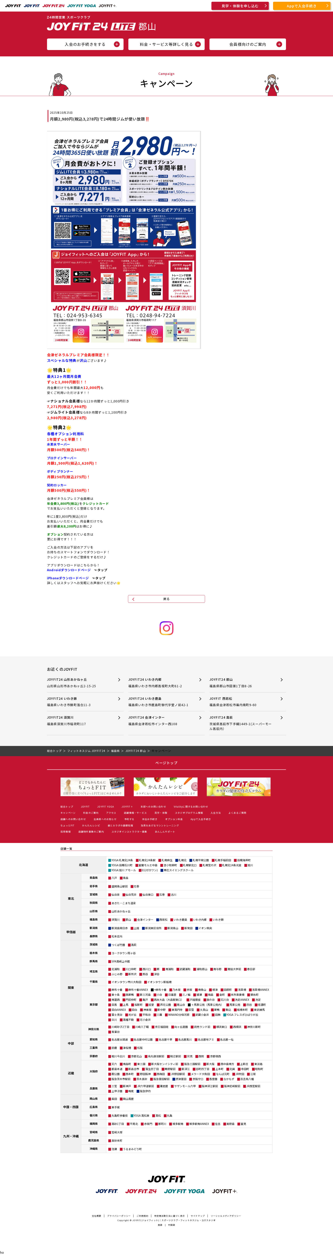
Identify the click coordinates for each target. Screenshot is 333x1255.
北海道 (83, 864)
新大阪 (210, 1064)
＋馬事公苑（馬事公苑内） (207, 1005)
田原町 (228, 990)
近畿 (71, 1073)
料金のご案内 (90, 812)
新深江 (186, 1069)
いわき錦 (218, 919)
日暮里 (172, 995)
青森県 (94, 878)
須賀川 (116, 919)
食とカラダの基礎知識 (120, 825)
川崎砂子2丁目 (120, 1027)
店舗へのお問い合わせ (73, 819)
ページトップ (166, 762)
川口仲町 (131, 969)
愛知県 (94, 1039)
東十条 (116, 995)
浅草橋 (242, 990)
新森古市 (133, 1069)
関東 (71, 987)
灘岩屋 (164, 1086)
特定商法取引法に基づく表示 (169, 1215)
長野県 (94, 936)
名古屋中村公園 (143, 1039)
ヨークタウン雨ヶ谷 (124, 953)
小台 (159, 995)
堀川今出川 (118, 1056)
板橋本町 (242, 1010)
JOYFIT (85, 806)
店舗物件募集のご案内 (91, 831)
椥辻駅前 (175, 1056)
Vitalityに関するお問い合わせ (191, 806)
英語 (160, 1224)
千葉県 (94, 981)
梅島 (210, 995)
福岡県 (94, 1123)
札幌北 (182, 860)
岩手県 (94, 886)
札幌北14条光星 (231, 865)
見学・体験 (161, 812)
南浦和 (170, 969)
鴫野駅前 (170, 1069)
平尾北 (134, 1124)
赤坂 (189, 990)
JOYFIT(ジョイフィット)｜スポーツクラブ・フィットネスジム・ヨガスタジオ (174, 1220)
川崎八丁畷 (142, 1027)
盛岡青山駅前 (120, 886)
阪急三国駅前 (192, 1064)
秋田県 (94, 903)
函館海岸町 (244, 860)
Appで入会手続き (302, 5)
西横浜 (237, 1027)
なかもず (229, 1079)
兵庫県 (94, 1088)
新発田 (188, 928)
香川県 (94, 1115)
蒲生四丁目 (152, 1069)
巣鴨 (216, 1010)
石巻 (162, 894)
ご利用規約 (142, 1215)
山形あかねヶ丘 (121, 911)
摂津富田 (181, 1079)
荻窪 (191, 1010)
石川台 (225, 1000)
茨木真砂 (141, 1079)
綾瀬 (199, 995)
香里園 (213, 1079)
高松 (158, 1115)
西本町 (130, 1074)
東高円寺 (177, 1010)
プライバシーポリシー (119, 1215)
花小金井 (145, 1020)
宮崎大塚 (117, 1132)
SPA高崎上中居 (121, 961)
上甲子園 (117, 1091)
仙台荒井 (131, 894)
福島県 (94, 919)
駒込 (228, 1010)
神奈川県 (93, 1029)
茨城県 (94, 944)
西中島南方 (227, 1064)
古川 (173, 894)
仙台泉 (116, 894)
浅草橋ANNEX (260, 990)
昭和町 (259, 1069)
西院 (201, 1056)
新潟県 (94, 928)
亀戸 (145, 1000)
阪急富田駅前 (161, 1079)
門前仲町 (131, 1000)
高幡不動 (128, 1020)
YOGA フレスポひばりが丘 (242, 1015)
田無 (217, 1015)
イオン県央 (205, 928)
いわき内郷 (200, 919)
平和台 (147, 1015)
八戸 (114, 878)
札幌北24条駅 (147, 860)
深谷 (156, 974)
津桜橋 (127, 1048)
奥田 (114, 1099)
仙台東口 (148, 894)
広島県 (94, 1107)
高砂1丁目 (118, 1124)
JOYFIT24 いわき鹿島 (158, 701)
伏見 (190, 1056)
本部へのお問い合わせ (153, 806)
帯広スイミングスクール (178, 870)
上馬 (125, 1005)
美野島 (230, 1124)
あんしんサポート (165, 831)
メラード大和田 (200, 1074)
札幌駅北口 (190, 865)
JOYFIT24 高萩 (240, 723)
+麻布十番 (160, 990)
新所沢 (132, 974)
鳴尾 (131, 1091)
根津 (215, 990)
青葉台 (116, 1032)
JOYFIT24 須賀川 (66, 720)
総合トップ (67, 806)
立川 (114, 1020)
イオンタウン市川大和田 (126, 982)
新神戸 (127, 1086)
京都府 (94, 1056)
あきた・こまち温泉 (124, 903)
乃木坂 (176, 990)
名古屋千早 (165, 1039)
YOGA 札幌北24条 (122, 860)
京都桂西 (215, 1056)
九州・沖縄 (71, 1136)
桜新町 (139, 1005)
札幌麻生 (167, 860)
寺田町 (245, 1069)
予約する (129, 819)
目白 (134, 1010)
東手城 (116, 1107)
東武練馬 (259, 1010)
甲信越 (71, 932)
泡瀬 (114, 1149)
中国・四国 (71, 1107)
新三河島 (145, 995)
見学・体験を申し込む (240, 5)
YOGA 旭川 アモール (124, 870)
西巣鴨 (130, 995)
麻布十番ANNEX (138, 990)
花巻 (136, 886)
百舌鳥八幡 (247, 1079)
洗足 (258, 1000)
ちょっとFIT (67, 825)
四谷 (249, 1005)
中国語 (171, 1224)
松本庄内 (117, 936)
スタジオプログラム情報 (189, 812)
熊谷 (145, 974)
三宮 (114, 1086)
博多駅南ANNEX (199, 1124)
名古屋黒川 (185, 1039)
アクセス (111, 812)
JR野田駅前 (178, 1074)
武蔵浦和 (185, 969)
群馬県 (94, 961)
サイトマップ (198, 1215)
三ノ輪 (186, 995)
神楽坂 (147, 1010)
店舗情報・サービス (135, 812)
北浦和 (116, 969)
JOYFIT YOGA (105, 806)
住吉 (217, 1124)
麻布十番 (117, 990)
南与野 (217, 969)
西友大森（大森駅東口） (169, 1000)
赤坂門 (148, 1124)
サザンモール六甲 (185, 1086)
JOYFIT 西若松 (232, 701)
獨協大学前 (234, 969)
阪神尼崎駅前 (232, 1086)
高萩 (133, 945)
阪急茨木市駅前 (121, 1079)
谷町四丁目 (202, 1069)
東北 (71, 898)
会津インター (145, 919)
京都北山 (136, 1056)
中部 (71, 1043)
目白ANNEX (119, 1010)
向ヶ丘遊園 (181, 1027)
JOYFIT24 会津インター (152, 720)
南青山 (202, 990)
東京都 (94, 1004)
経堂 (151, 1005)
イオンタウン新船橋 (159, 982)
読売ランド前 (202, 1027)
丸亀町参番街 (120, 1115)
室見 (243, 1124)
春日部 (251, 969)
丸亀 (169, 1115)
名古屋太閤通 (120, 1039)
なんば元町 (223, 1074)
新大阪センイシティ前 (164, 1064)
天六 (114, 1064)
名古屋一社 (227, 1039)
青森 (125, 878)
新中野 (161, 1010)
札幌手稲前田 (223, 860)
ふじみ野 (117, 974)
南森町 (127, 1064)
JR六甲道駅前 (145, 1086)
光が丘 (132, 1015)
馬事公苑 (235, 1005)
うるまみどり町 (132, 1149)
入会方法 (216, 812)
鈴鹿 (114, 1048)
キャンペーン (68, 812)
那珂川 (162, 1124)
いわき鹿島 (180, 919)
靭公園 (116, 1074)
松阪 (140, 1048)
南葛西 (116, 1000)
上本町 (219, 1069)
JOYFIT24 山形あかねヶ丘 (71, 682)
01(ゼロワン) (150, 870)
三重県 (94, 1047)
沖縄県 (94, 1148)
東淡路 (258, 1064)
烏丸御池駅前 (156, 1056)
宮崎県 (94, 1132)
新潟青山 (172, 928)
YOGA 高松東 (141, 1115)
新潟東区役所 (153, 928)
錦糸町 (255, 995)
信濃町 (262, 1005)
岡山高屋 (128, 1099)
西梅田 (161, 1074)
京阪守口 (198, 1079)
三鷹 (159, 1015)
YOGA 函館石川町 (122, 865)
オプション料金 (174, 819)
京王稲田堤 (161, 1027)
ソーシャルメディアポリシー (226, 1215)
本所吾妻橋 (237, 995)
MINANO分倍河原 (178, 1015)
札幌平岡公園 (201, 860)
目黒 (114, 1005)
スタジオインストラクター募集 (129, 831)
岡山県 (94, 1098)
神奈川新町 (254, 1027)
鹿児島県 (93, 1140)
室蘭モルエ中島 (148, 865)
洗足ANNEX (242, 1000)
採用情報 (66, 831)
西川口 (147, 969)
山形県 (94, 911)
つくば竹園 (118, 945)
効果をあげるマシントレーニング (160, 825)
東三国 (141, 1064)
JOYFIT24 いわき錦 (69, 701)
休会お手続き (149, 819)
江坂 (253, 1074)
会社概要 (96, 1215)
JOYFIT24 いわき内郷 (155, 682)
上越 (136, 928)
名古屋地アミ (206, 1039)
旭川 (250, 865)
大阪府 (94, 1071)
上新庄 (244, 1064)
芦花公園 (165, 1005)
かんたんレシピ (91, 825)
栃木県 (94, 953)
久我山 (204, 1010)
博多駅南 (177, 1124)
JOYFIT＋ (127, 806)
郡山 (128, 919)
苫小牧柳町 (170, 865)
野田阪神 (145, 1074)
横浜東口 (221, 1027)
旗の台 (211, 1000)
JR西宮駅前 (253, 1086)
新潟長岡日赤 (120, 928)
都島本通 (117, 1069)
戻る (166, 598)
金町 (222, 995)
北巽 (232, 1069)
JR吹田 (239, 1074)
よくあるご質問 (237, 812)
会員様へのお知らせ (105, 819)
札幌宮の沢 (209, 865)
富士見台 (117, 1015)
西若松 (163, 919)
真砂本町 (117, 1140)
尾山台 (181, 1005)
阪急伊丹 (145, 1091)
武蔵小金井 (202, 1015)
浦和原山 (202, 969)
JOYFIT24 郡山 (230, 682)
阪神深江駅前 (210, 1086)
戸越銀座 (195, 1000)
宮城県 (94, 894)
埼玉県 (94, 971)
